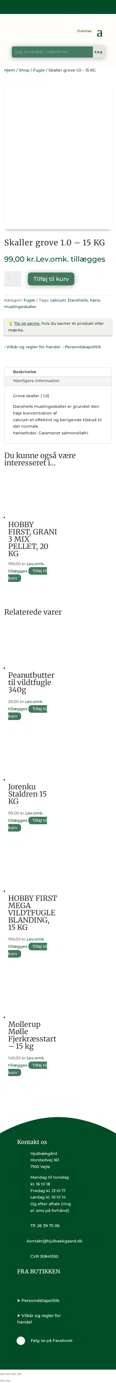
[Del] (13, 1374)
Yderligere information (36, 380)
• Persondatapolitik (82, 346)
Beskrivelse (24, 371)
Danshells (78, 300)
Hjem (9, 70)
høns (95, 300)
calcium (58, 300)
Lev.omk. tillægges (70, 259)
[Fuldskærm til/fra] (8, 1374)
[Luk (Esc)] (19, 1374)
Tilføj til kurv (51, 279)
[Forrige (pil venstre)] (2, 1381)
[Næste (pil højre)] (8, 1381)
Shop (24, 70)
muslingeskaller (20, 306)
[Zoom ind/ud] (2, 1374)
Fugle (39, 70)
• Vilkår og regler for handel (32, 346)
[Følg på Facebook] (21, 1341)
